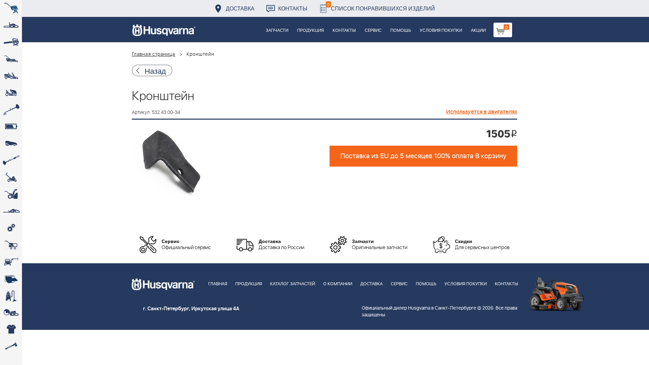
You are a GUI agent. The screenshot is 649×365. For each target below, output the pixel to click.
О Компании (337, 284)
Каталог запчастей (292, 284)
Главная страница (153, 54)
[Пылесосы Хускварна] (11, 295)
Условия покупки (441, 30)
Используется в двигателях (481, 112)
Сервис (373, 30)
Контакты (292, 8)
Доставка (240, 8)
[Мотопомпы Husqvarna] (11, 278)
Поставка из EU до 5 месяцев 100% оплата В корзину (423, 156)
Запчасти (277, 30)
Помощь (400, 30)
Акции (478, 30)
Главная (217, 284)
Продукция (310, 30)
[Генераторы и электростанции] (11, 245)
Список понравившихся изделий (381, 6)
